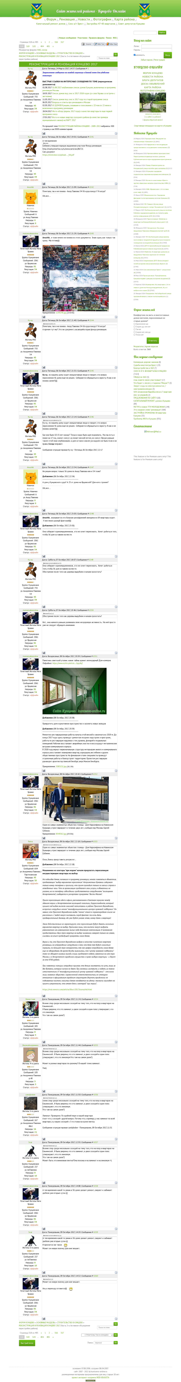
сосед (44, 50)
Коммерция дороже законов (146, 362)
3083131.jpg (61, 766)
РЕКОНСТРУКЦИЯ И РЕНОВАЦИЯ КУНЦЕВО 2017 (39, 56)
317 (62, 42)
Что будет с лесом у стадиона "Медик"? (151, 383)
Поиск (109, 38)
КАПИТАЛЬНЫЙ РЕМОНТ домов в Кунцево (152, 401)
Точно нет (140, 335)
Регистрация (159, 60)
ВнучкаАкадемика (30, 1045)
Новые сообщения (67, 38)
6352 (95, 774)
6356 (96, 1094)
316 (56, 42)
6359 (96, 1232)
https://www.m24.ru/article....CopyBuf (67, 663)
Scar (30, 1142)
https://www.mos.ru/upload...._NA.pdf (58, 155)
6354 (96, 999)
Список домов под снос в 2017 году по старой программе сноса (80, 99)
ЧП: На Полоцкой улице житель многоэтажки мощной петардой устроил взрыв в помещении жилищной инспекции (152, 240)
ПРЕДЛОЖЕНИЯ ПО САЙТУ (145, 398)
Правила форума (96, 38)
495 (48, 46)
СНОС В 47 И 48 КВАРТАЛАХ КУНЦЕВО (150, 371)
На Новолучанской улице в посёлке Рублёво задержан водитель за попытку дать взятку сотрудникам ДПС (153, 213)
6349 (91, 559)
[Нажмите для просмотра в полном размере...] (76, 278)
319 (27, 46)
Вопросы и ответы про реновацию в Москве (71, 102)
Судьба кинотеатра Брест (145, 365)
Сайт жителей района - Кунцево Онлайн (90, 5)
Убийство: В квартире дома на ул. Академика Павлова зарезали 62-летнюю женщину (151, 255)
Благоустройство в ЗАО (144, 368)
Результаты (139, 346)
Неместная (30, 999)
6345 (91, 371)
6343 (91, 233)
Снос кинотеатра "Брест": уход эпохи (157, 270)
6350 (91, 610)
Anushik (30, 187)
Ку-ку (30, 68)
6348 (91, 513)
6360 (96, 1276)
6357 (96, 1142)
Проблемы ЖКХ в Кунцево (145, 418)
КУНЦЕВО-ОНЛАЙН (148, 67)
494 (42, 46)
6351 (95, 656)
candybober (30, 1094)
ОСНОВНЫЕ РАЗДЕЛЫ (45, 53)
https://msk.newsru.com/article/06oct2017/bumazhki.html (67, 989)
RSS (115, 38)
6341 (91, 137)
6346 (91, 417)
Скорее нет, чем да (143, 332)
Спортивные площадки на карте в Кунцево (152, 125)
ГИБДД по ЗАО (140, 377)
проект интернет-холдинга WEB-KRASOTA (90, 1377)
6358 (96, 1186)
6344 (91, 320)
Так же (138, 329)
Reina (30, 841)
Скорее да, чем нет (143, 327)
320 (34, 46)
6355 (96, 1045)
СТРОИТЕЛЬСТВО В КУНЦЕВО (70, 53)
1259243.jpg (61, 312)
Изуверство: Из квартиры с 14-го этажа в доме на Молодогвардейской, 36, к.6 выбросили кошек (152, 287)
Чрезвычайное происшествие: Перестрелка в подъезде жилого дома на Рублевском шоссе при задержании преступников (152, 156)
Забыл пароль (147, 60)
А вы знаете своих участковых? (147, 380)
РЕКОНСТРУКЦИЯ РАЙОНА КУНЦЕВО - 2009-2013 (79, 126)
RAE (39, 50)
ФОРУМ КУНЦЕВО (26, 53)
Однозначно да (142, 324)
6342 (91, 187)
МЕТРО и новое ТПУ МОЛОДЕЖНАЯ (149, 407)
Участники (82, 38)
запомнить (140, 55)
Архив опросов (151, 346)
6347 (91, 467)
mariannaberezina (30, 233)
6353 (95, 841)
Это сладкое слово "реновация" (147, 409)
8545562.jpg (61, 834)
